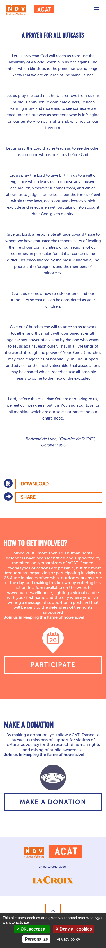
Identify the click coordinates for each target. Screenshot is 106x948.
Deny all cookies (75, 929)
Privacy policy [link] (68, 939)
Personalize (36, 939)
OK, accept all (33, 929)
